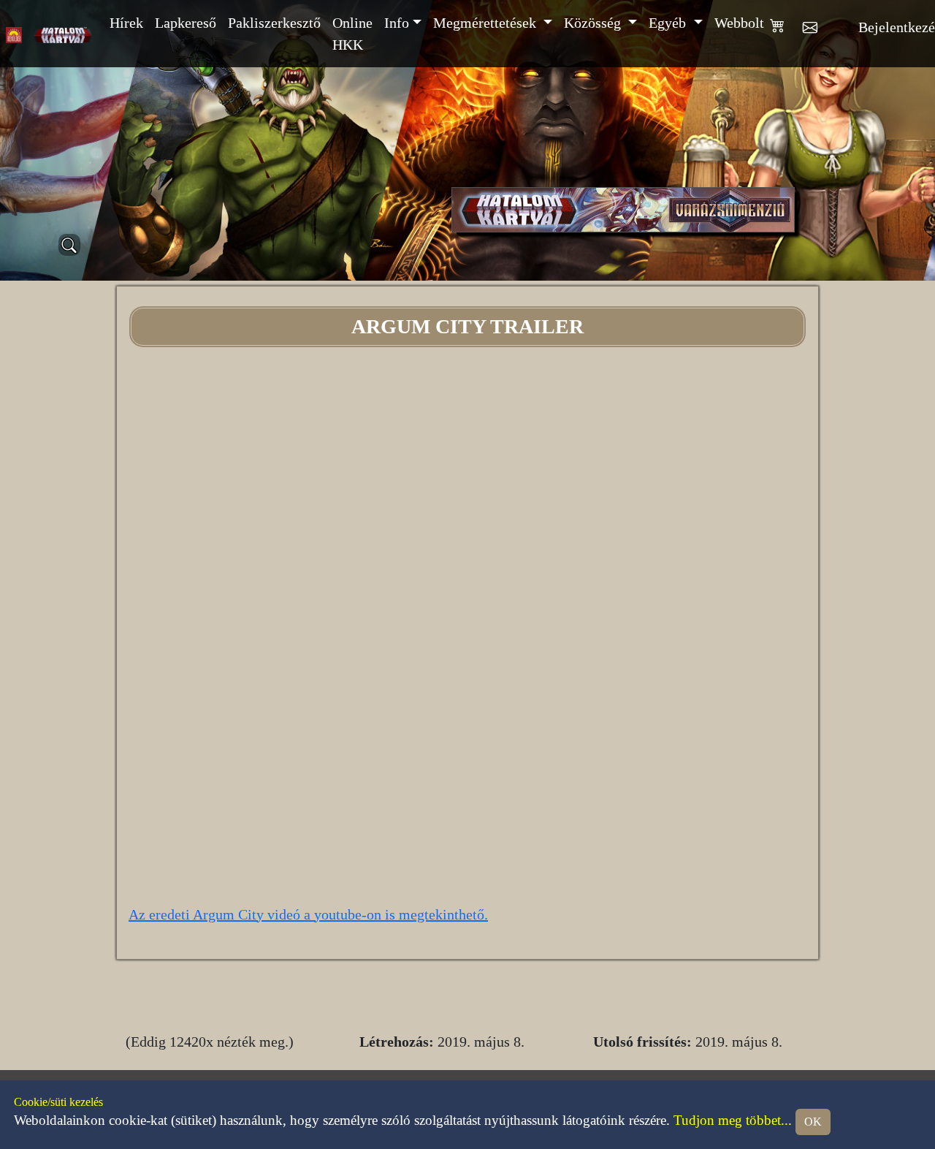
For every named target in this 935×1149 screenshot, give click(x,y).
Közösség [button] (594, 23)
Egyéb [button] (669, 23)
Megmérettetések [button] (486, 23)
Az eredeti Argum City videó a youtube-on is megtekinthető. (308, 914)
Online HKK (352, 34)
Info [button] (396, 23)
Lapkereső (185, 23)
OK (813, 1121)
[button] (786, 33)
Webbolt (739, 23)
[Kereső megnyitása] (69, 245)
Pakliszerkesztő (274, 23)
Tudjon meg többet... (732, 1120)
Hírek (126, 23)
